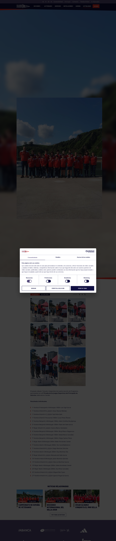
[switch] (48, 281)
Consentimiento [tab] (32, 257)
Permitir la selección (58, 288)
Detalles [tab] (58, 257)
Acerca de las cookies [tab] (83, 257)
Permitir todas (82, 288)
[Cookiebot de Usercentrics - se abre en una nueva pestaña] (86, 251)
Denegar (33, 288)
